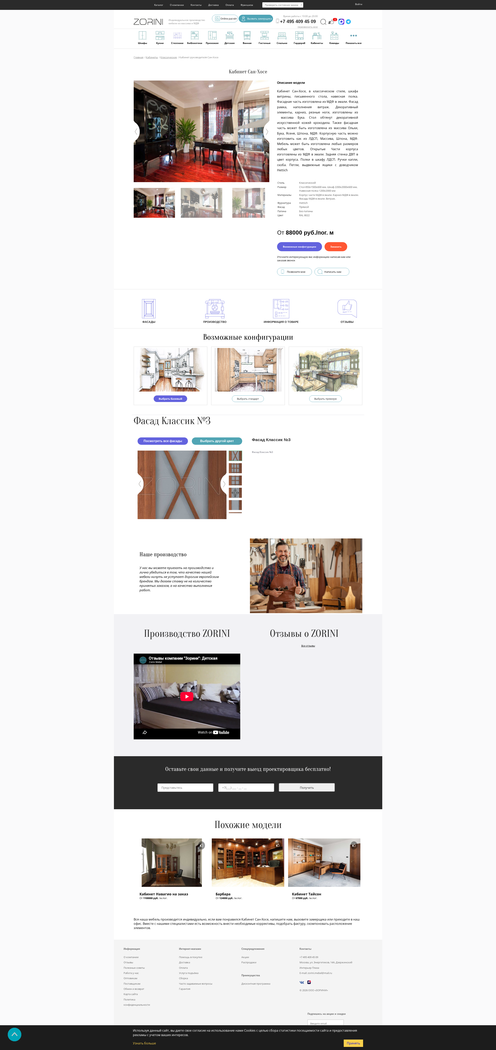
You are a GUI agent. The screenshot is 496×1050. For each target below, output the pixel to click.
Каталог (158, 5)
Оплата (230, 5)
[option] (182, 485)
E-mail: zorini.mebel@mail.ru (316, 973)
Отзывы (128, 962)
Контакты (196, 5)
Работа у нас (131, 973)
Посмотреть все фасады (163, 441)
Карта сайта (131, 994)
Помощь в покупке (190, 957)
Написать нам (332, 271)
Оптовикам (130, 978)
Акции (245, 957)
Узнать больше (144, 1043)
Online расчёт (228, 18)
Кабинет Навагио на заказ (164, 894)
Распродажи (248, 962)
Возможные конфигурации (299, 246)
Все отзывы (308, 645)
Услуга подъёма (188, 973)
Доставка (213, 5)
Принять (353, 1043)
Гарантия (184, 989)
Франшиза (247, 5)
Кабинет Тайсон (306, 894)
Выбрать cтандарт (248, 398)
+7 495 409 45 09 (309, 957)
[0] (331, 23)
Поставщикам (132, 983)
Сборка (183, 978)
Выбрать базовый (170, 398)
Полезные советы (134, 967)
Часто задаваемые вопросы (195, 983)
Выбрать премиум (325, 398)
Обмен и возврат (134, 989)
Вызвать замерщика (259, 18)
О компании (177, 5)
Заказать (335, 246)
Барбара (223, 894)
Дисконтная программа (255, 983)
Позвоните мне (296, 271)
